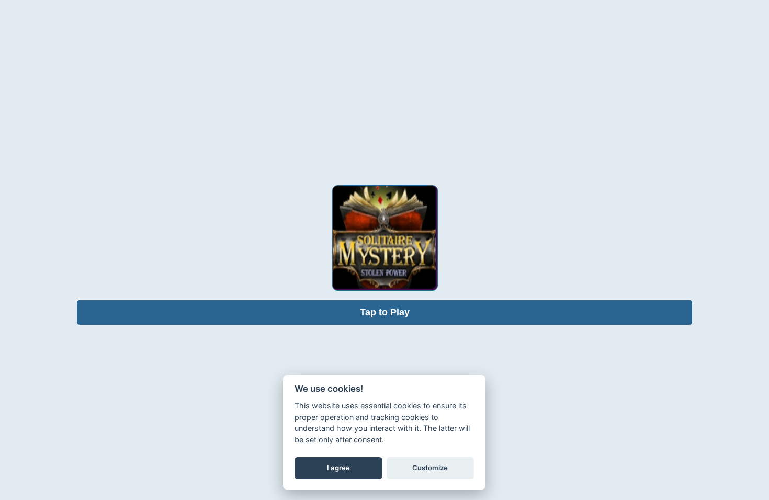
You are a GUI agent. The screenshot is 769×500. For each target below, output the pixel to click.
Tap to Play (385, 312)
